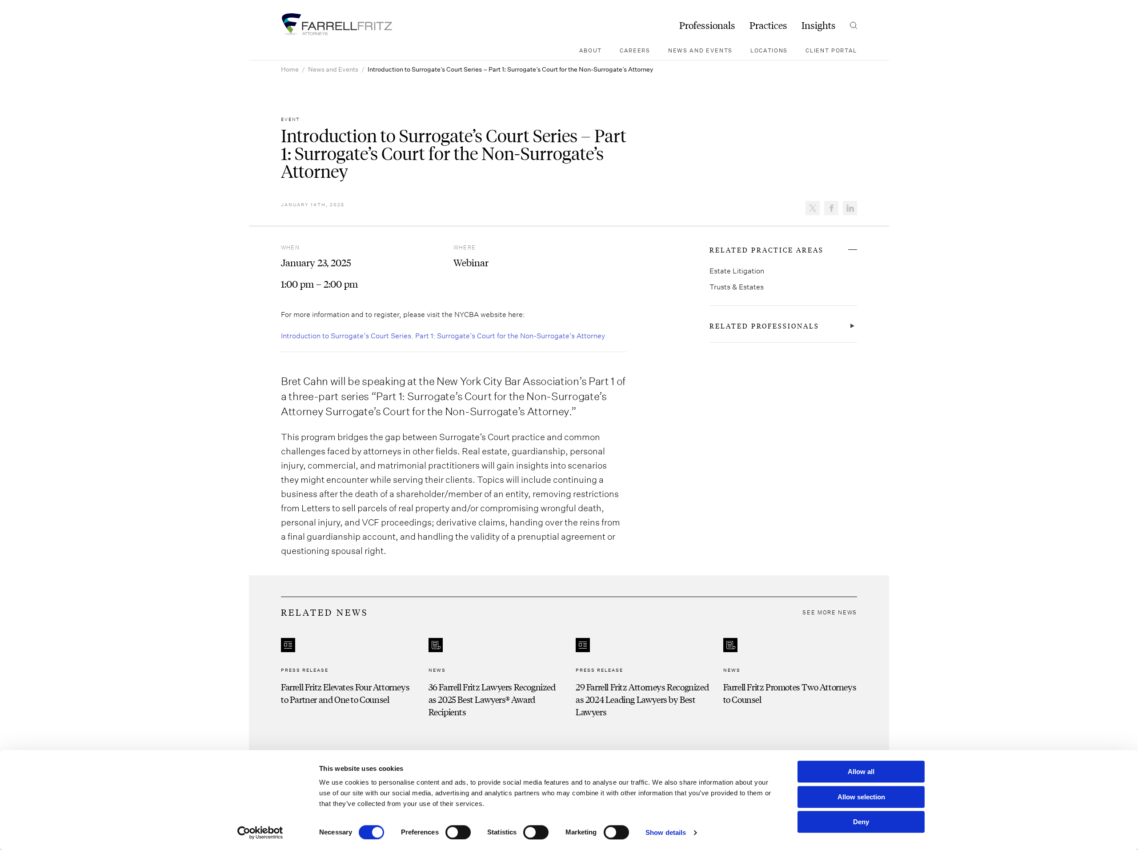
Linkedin (850, 208)
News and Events (700, 50)
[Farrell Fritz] (336, 24)
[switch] (458, 832)
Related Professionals (764, 325)
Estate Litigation (736, 270)
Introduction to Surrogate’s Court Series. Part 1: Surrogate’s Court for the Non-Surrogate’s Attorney (443, 335)
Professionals (707, 25)
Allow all (861, 771)
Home (290, 69)
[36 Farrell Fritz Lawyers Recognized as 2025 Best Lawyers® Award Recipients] (496, 678)
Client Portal (831, 50)
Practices (768, 25)
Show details (665, 832)
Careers (635, 50)
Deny (861, 822)
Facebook (831, 208)
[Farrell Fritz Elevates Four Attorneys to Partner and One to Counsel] (348, 678)
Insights (818, 25)
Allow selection (861, 797)
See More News (829, 612)
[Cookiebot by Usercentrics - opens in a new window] (260, 832)
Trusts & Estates (736, 286)
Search (853, 25)
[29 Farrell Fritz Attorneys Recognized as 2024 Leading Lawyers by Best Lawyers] (643, 678)
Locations (769, 50)
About (590, 50)
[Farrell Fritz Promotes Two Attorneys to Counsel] (790, 678)
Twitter (812, 208)
